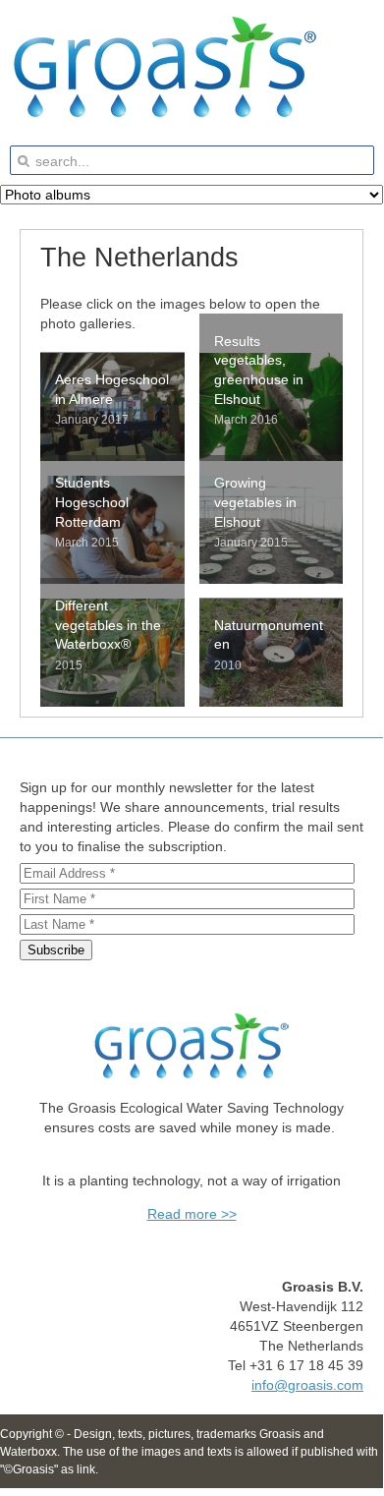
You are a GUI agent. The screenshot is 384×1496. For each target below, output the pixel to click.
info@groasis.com (307, 1385)
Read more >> (192, 1214)
